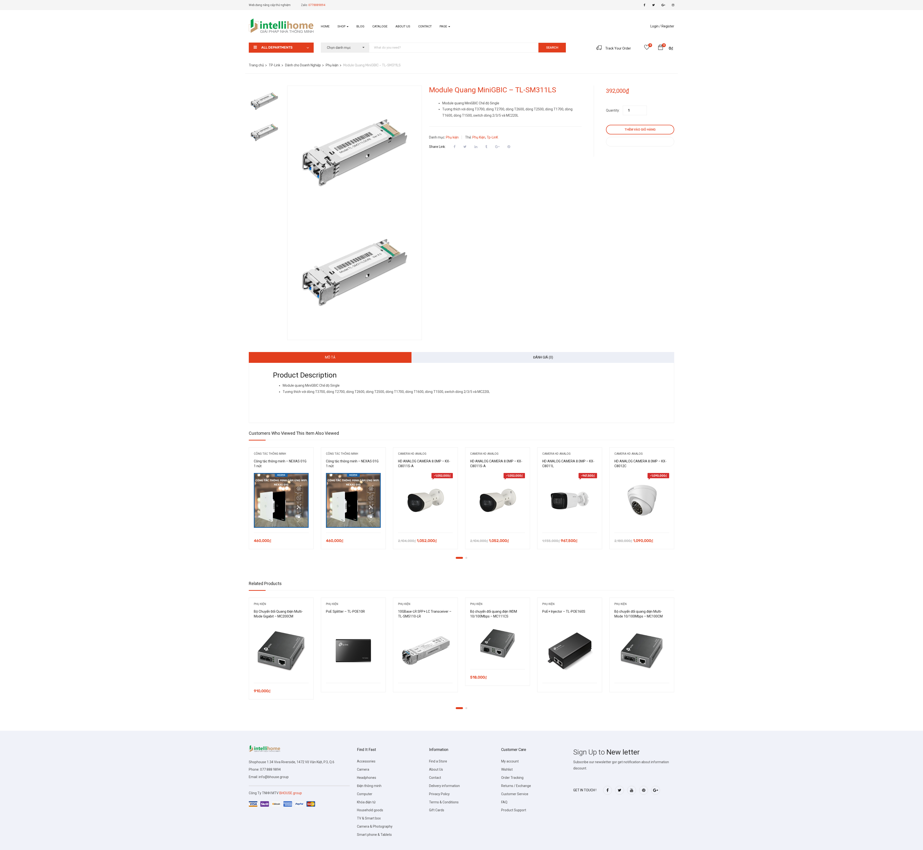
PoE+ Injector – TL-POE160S (563, 611)
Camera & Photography (375, 826)
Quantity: (613, 110)
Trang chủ (256, 65)
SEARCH (552, 47)
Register (667, 26)
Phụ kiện (332, 65)
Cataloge (379, 26)
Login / (655, 26)
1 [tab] (459, 558)
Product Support (513, 810)
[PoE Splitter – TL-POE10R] (353, 650)
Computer (364, 794)
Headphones (366, 778)
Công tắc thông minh (270, 453)
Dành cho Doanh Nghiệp (303, 65)
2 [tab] (466, 558)
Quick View (281, 520)
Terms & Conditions (444, 802)
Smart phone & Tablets (374, 835)
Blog (360, 26)
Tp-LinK (492, 137)
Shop (341, 26)
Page (444, 26)
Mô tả (330, 357)
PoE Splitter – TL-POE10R (345, 611)
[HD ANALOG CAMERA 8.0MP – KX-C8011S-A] (425, 500)
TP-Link (274, 65)
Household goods (370, 810)
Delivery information (444, 786)
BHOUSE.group (290, 793)
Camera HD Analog (412, 453)
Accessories (366, 761)
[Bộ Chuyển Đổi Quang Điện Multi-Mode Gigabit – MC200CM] (281, 650)
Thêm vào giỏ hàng (640, 129)
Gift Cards (436, 810)
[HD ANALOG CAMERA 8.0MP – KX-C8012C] (641, 500)
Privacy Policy (439, 794)
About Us (402, 26)
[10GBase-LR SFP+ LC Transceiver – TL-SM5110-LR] (425, 650)
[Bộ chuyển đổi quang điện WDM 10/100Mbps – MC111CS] (497, 643)
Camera (363, 769)
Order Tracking (512, 778)
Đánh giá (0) (543, 357)
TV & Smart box (369, 818)
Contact (425, 26)
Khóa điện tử (366, 802)
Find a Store (438, 761)
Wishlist (507, 769)
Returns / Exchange (516, 786)
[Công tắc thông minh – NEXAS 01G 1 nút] (281, 500)
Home (325, 26)
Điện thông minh (369, 786)
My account (510, 761)
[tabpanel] (281, 501)
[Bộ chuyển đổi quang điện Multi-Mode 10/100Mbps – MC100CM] (641, 650)
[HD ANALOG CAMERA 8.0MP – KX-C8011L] (569, 500)
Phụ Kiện (478, 137)
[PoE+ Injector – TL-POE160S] (569, 650)
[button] (660, 48)
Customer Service (514, 794)
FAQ (504, 802)
